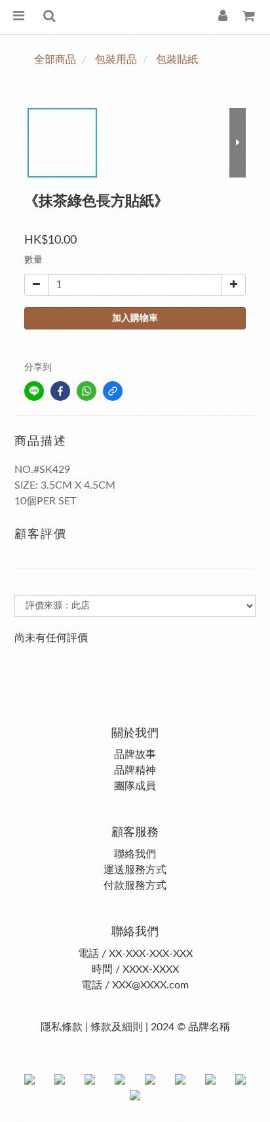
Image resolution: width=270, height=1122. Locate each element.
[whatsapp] (86, 391)
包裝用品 (116, 59)
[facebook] (60, 391)
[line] (34, 391)
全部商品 (55, 59)
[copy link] (113, 391)
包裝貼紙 (177, 59)
